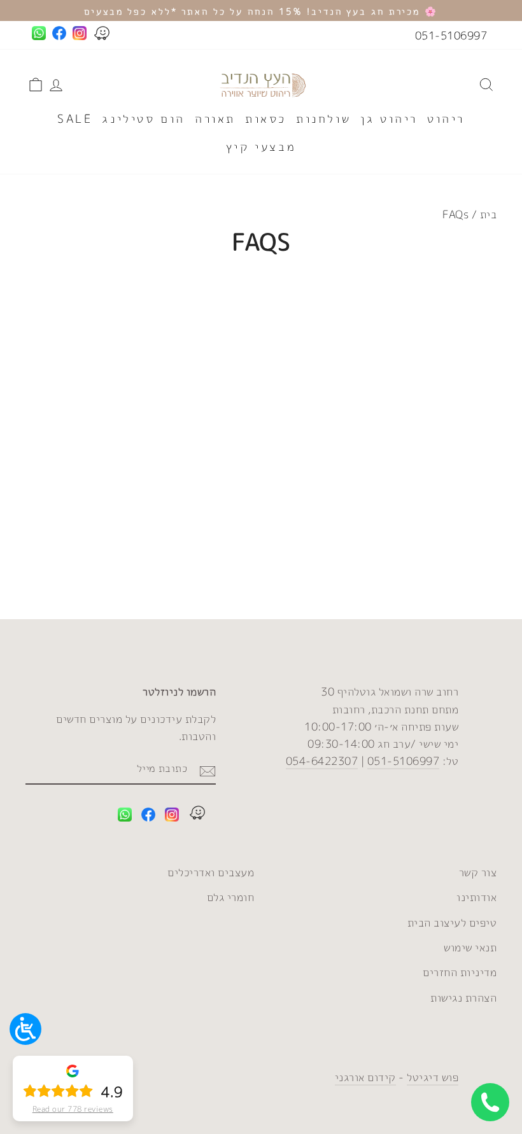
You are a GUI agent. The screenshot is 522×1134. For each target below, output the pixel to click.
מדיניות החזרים (460, 972)
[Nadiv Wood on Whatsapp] (125, 817)
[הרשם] (207, 769)
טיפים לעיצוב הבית (452, 922)
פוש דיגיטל (432, 1077)
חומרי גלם (231, 897)
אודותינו (476, 897)
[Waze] (197, 815)
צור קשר (478, 872)
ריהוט (446, 119)
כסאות (265, 119)
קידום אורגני (365, 1077)
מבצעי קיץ (261, 147)
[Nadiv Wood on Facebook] (148, 817)
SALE (74, 119)
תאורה (215, 119)
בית (488, 214)
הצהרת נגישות (463, 997)
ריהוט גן (389, 119)
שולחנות (323, 119)
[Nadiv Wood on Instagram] (172, 817)
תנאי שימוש (470, 947)
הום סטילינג (143, 119)
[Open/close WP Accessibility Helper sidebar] (25, 1029)
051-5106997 (451, 35)
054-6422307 (322, 760)
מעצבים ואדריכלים (210, 872)
